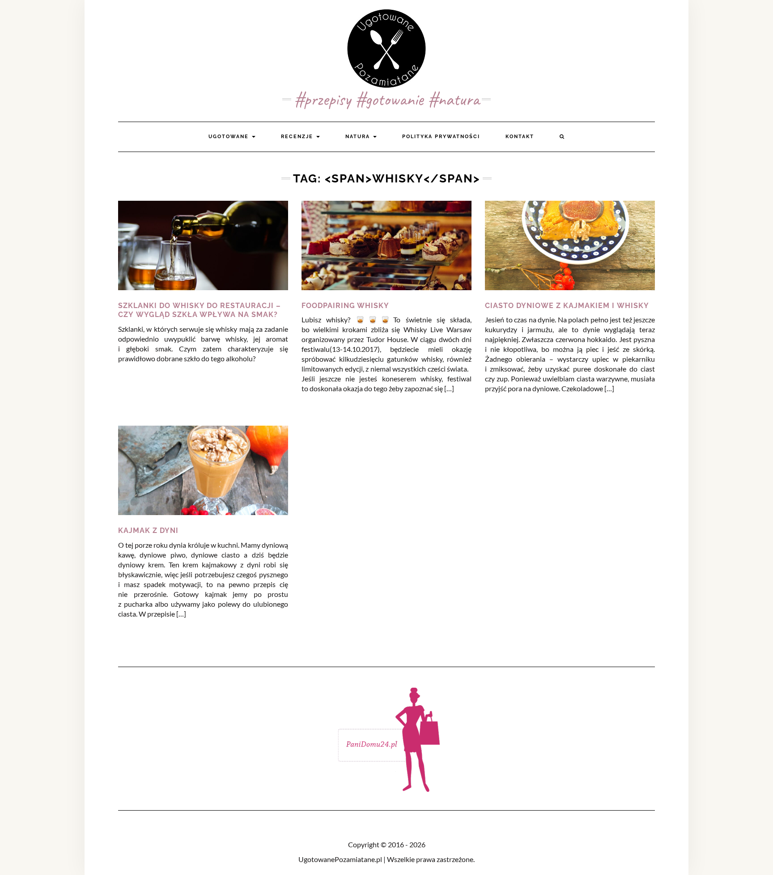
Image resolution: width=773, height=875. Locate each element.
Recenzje (298, 136)
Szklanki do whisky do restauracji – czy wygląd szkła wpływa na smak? (199, 310)
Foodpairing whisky (345, 305)
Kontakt (519, 136)
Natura (358, 136)
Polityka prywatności (441, 136)
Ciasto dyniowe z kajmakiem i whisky (567, 305)
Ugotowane (229, 136)
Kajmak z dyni (148, 530)
